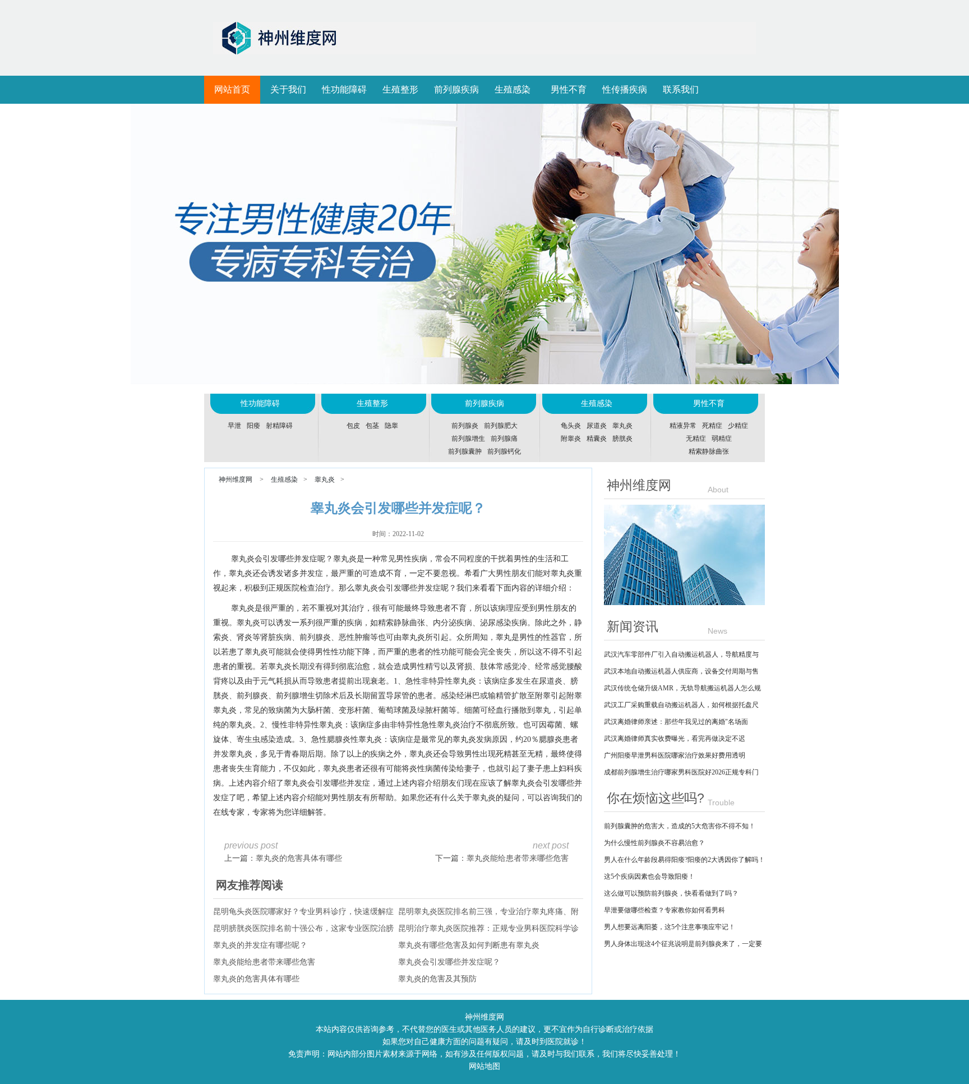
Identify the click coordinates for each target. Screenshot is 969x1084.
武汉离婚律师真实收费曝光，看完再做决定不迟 (674, 738)
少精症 (738, 426)
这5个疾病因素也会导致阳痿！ (649, 876)
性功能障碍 (344, 89)
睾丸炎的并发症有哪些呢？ (260, 945)
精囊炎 (597, 438)
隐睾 (391, 426)
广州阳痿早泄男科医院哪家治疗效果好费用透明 (674, 755)
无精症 (696, 438)
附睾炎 (571, 438)
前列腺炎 (464, 426)
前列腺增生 (468, 438)
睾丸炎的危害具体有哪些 (299, 858)
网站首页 (232, 89)
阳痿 (253, 426)
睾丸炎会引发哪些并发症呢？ (449, 962)
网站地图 (484, 1066)
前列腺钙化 (504, 451)
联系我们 (681, 89)
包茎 (372, 426)
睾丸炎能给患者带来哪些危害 (518, 858)
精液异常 (683, 426)
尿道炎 (597, 426)
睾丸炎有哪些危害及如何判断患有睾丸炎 (468, 945)
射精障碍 (279, 426)
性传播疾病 (624, 89)
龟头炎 (571, 426)
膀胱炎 (622, 438)
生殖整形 (400, 89)
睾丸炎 (622, 426)
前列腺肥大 (501, 426)
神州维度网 (235, 479)
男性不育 (569, 89)
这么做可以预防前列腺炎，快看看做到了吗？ (671, 893)
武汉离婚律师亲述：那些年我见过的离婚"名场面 (676, 722)
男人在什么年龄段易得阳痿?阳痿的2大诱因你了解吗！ (684, 860)
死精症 (712, 426)
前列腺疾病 (456, 89)
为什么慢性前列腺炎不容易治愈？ (654, 843)
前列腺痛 (504, 438)
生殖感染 (512, 89)
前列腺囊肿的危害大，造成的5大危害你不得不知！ (679, 826)
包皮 (353, 426)
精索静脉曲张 (709, 451)
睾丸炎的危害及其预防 (437, 979)
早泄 (234, 426)
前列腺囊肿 (465, 451)
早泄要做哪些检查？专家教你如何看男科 (664, 910)
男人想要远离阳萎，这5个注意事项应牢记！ (669, 927)
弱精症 (722, 438)
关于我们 (288, 89)
